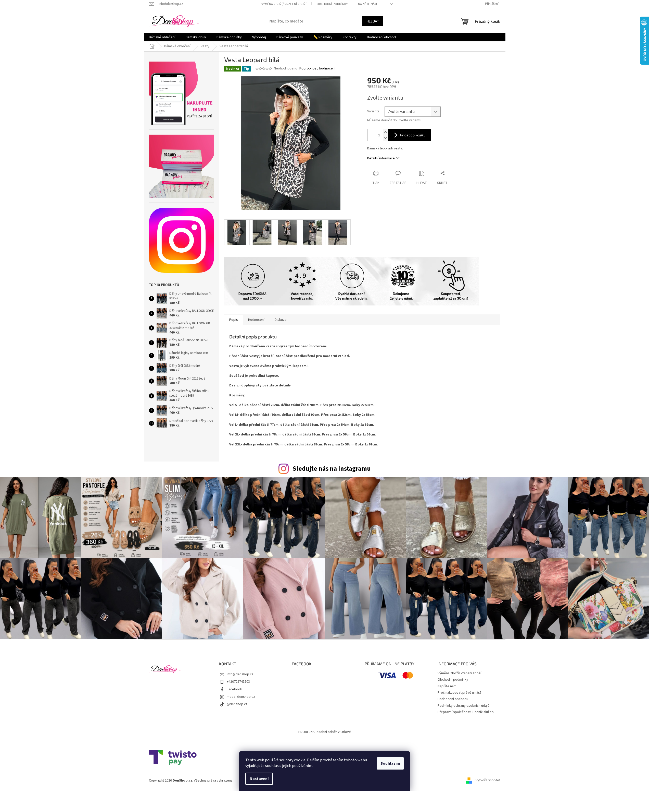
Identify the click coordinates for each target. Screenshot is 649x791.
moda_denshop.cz (241, 696)
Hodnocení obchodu (453, 699)
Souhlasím (390, 763)
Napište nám (367, 4)
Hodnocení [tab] (256, 319)
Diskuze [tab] (281, 319)
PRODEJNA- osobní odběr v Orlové (324, 732)
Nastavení (259, 779)
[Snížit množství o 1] (385, 138)
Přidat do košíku (413, 135)
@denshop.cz (237, 704)
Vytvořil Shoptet (488, 780)
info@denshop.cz (240, 674)
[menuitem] (162, 37)
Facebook (234, 689)
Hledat (372, 21)
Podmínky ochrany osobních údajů (463, 705)
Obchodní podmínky (332, 4)
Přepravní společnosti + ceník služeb (466, 712)
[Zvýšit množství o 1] (385, 132)
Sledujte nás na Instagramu (331, 468)
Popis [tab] (233, 319)
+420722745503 (238, 681)
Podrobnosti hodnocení (317, 68)
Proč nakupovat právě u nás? (459, 692)
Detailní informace (381, 158)
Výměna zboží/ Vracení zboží (284, 4)
